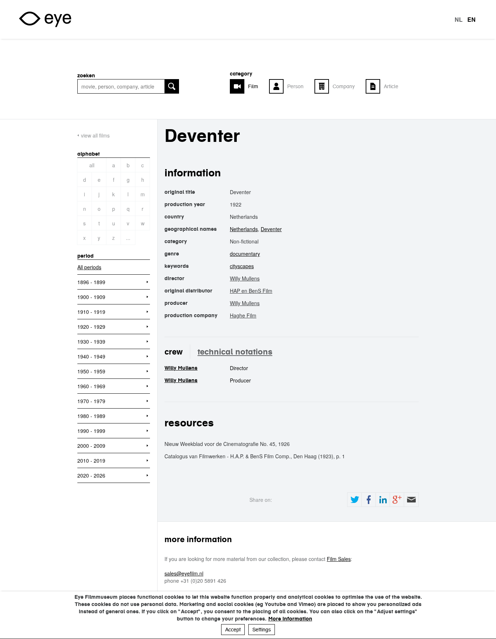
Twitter (354, 500)
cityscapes (242, 266)
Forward (411, 500)
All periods (89, 267)
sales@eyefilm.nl (183, 573)
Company (344, 86)
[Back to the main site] (45, 19)
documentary (245, 253)
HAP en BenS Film (251, 290)
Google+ (397, 500)
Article (391, 86)
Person (295, 86)
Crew (173, 351)
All (91, 165)
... (128, 237)
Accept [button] (233, 629)
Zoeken (86, 75)
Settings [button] (261, 629)
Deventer (271, 229)
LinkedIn (383, 500)
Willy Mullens (245, 278)
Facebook (368, 500)
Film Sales (339, 558)
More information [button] (290, 618)
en (471, 19)
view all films (95, 135)
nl (459, 19)
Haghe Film (243, 315)
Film (253, 86)
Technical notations (235, 351)
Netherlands (244, 229)
